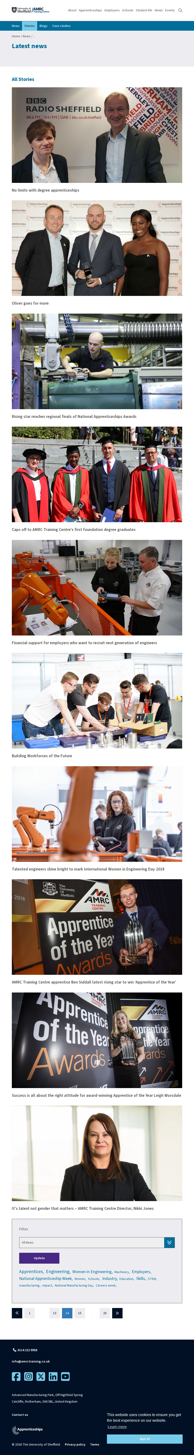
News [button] (159, 10)
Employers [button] (112, 10)
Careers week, (106, 1285)
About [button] (72, 10)
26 (104, 1313)
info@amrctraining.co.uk (31, 1361)
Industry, (110, 1279)
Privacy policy (75, 1444)
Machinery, (122, 1272)
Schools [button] (127, 10)
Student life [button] (144, 10)
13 (54, 1313)
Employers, (141, 1272)
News (16, 26)
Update (39, 1258)
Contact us (20, 1415)
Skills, (141, 1279)
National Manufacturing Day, (74, 1285)
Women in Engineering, (92, 1272)
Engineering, (58, 1271)
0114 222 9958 (27, 1350)
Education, (126, 1279)
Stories (29, 26)
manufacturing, (29, 1285)
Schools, (94, 1279)
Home (16, 36)
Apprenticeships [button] (90, 10)
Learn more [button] (117, 1427)
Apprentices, (31, 1271)
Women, (80, 1279)
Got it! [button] (145, 1439)
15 (79, 1313)
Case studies (61, 26)
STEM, (152, 1279)
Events (170, 10)
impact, (47, 1285)
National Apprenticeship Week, (46, 1279)
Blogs (44, 26)
